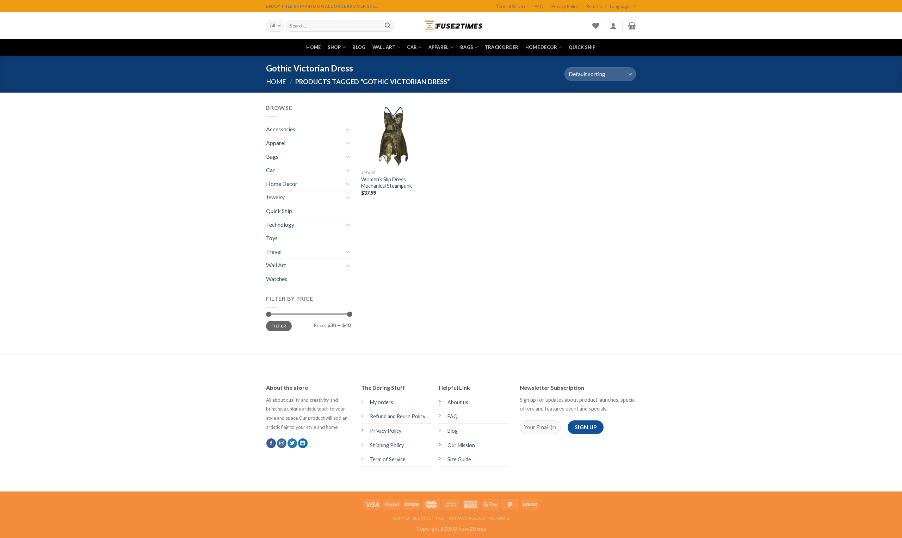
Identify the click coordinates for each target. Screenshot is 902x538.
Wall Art (384, 47)
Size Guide (459, 459)
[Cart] (632, 25)
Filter (278, 326)
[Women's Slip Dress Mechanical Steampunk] (393, 135)
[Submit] (388, 26)
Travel (274, 251)
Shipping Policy (387, 445)
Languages (620, 6)
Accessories (280, 129)
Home (313, 47)
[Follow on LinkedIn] (303, 443)
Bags (466, 47)
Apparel (438, 47)
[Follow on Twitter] (292, 443)
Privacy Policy (565, 6)
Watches (276, 278)
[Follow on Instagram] (281, 443)
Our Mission (461, 445)
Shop (334, 47)
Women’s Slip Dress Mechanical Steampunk (386, 182)
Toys (272, 237)
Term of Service (511, 6)
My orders (381, 402)
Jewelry (275, 197)
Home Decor (541, 47)
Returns (594, 6)
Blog (358, 47)
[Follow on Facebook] (271, 443)
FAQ (539, 6)
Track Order (502, 47)
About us (457, 402)
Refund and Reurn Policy (397, 416)
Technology (280, 224)
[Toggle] (348, 129)
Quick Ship (582, 47)
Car (412, 47)
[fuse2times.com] (451, 26)
